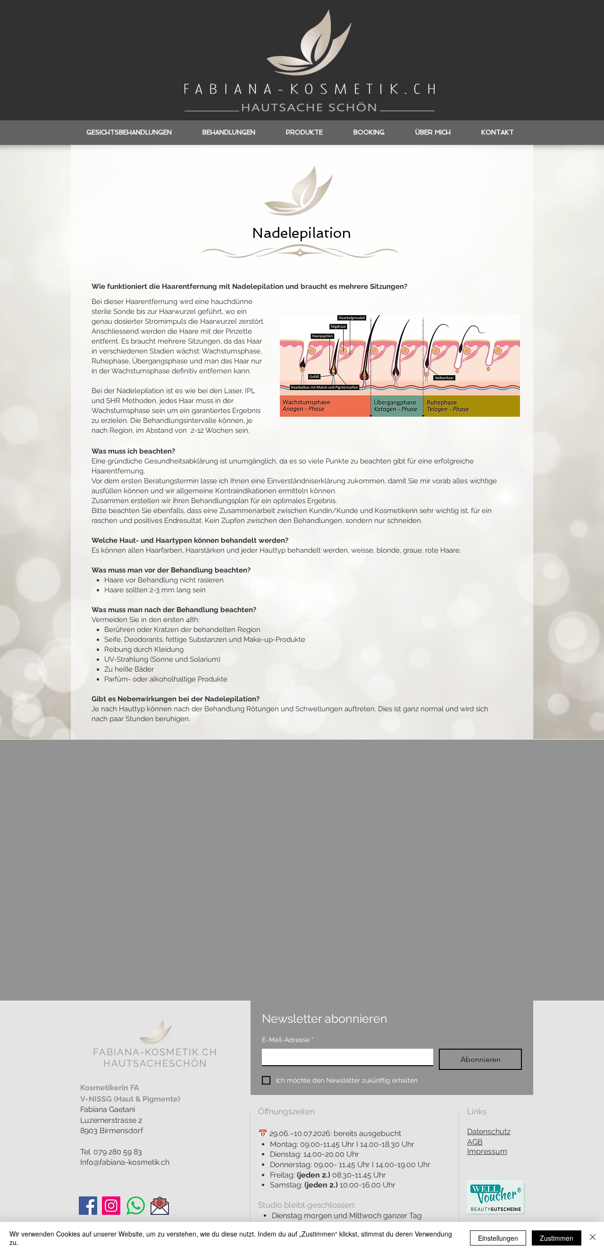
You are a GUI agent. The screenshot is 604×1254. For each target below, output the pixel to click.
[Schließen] (592, 1237)
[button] (228, 132)
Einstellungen (498, 1238)
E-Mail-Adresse (288, 1040)
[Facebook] (88, 1205)
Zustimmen (556, 1238)
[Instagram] (111, 1205)
